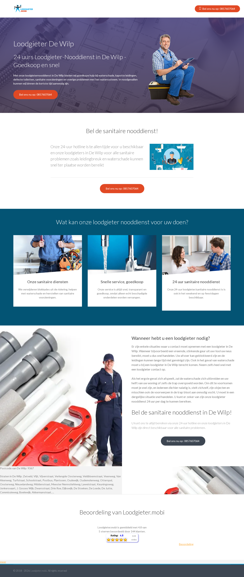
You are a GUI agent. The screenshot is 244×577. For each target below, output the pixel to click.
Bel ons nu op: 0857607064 (218, 8)
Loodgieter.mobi (38, 570)
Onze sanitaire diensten (47, 281)
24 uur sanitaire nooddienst (196, 281)
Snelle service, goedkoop (122, 281)
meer (3, 561)
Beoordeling (186, 544)
